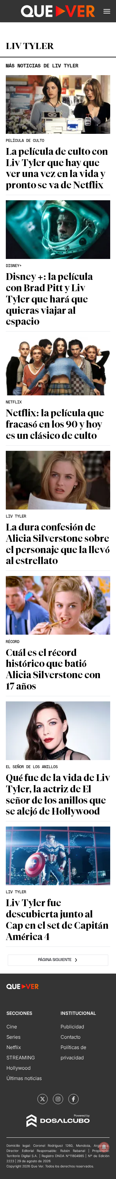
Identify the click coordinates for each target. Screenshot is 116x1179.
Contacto (71, 1037)
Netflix (13, 1047)
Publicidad (72, 1027)
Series (13, 1037)
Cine (11, 1027)
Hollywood (18, 1068)
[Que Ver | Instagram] (58, 1099)
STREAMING (20, 1058)
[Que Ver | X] (42, 1099)
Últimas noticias (24, 1078)
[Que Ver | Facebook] (73, 1099)
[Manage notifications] (104, 1147)
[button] (106, 11)
